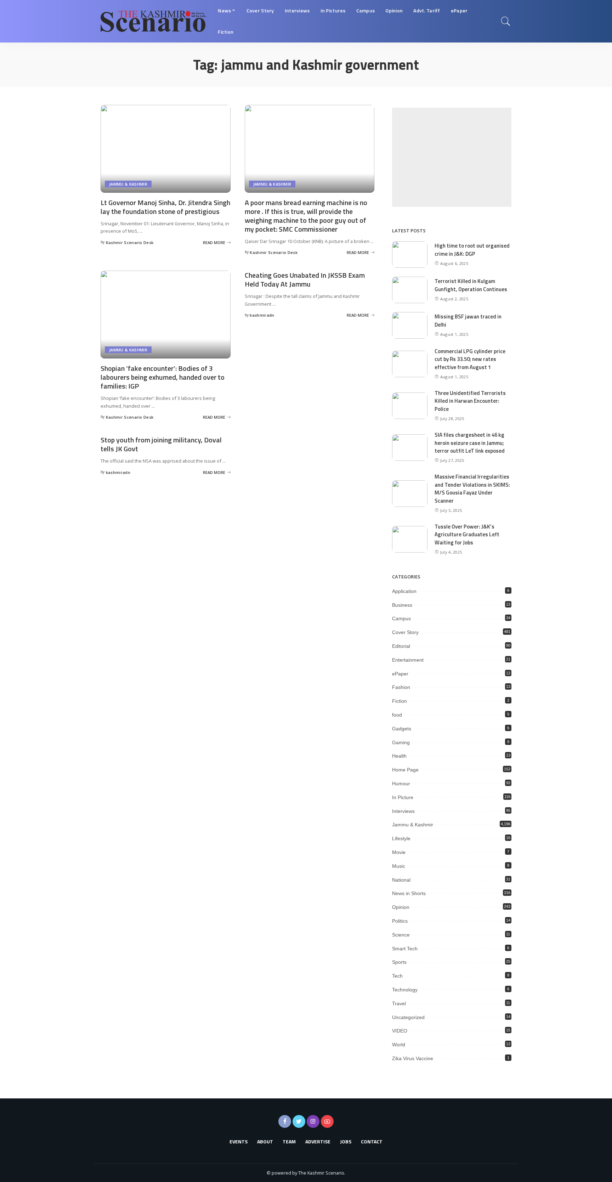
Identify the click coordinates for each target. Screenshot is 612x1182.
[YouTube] (327, 1121)
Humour (401, 783)
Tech (397, 976)
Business (402, 605)
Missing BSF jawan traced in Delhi (468, 320)
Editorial (401, 646)
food (397, 715)
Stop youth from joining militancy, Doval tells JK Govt (161, 444)
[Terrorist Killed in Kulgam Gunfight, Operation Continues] (409, 290)
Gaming (401, 742)
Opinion (400, 907)
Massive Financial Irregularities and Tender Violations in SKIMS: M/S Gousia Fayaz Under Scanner (472, 489)
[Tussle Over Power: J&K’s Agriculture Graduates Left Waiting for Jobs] (409, 539)
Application (404, 591)
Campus (401, 618)
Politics (400, 921)
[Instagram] (313, 1121)
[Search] (505, 21)
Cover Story (405, 632)
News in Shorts (409, 893)
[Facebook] (284, 1121)
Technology (405, 989)
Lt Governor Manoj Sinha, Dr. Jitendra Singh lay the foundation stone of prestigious (165, 207)
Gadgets (401, 728)
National (401, 880)
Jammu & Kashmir (128, 184)
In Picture (402, 797)
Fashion (401, 687)
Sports (399, 962)
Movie (399, 852)
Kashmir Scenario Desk (130, 242)
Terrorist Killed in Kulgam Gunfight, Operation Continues (471, 285)
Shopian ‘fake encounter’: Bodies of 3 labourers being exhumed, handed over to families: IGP (163, 377)
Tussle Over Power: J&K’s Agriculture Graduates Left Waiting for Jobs (467, 534)
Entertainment (408, 660)
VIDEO (399, 1031)
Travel (399, 1003)
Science (401, 935)
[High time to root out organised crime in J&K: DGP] (409, 254)
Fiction (399, 701)
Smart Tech (405, 948)
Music (398, 866)
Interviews (403, 811)
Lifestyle (401, 838)
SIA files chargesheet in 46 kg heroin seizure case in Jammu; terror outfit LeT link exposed (470, 443)
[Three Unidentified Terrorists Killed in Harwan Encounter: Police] (409, 405)
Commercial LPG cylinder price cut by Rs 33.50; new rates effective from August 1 (470, 359)
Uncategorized (408, 1017)
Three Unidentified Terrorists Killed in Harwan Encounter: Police (470, 401)
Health (399, 756)
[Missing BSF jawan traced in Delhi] (409, 325)
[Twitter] (299, 1121)
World (398, 1044)
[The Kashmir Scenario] (154, 21)
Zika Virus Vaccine (412, 1058)
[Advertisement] (451, 157)
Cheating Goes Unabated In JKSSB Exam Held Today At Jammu (305, 279)
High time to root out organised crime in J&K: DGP (472, 250)
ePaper (400, 674)
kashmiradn (262, 315)
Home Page (405, 770)
